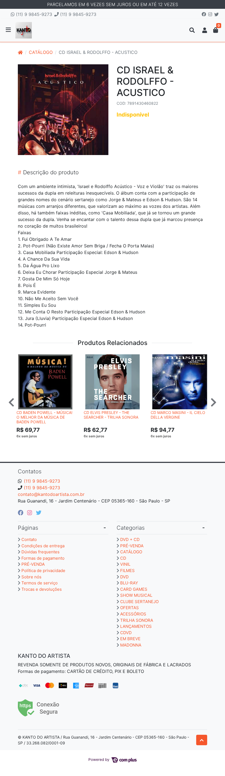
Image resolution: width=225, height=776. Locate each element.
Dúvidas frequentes (40, 551)
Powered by (99, 759)
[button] (205, 30)
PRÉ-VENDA (33, 564)
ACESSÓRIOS (133, 614)
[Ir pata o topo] (201, 740)
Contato (29, 539)
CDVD (126, 632)
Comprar (48, 444)
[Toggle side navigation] (8, 30)
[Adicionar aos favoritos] (23, 359)
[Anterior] (11, 402)
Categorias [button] (131, 527)
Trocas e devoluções (41, 589)
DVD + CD (130, 539)
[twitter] (38, 512)
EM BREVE (130, 638)
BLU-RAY (129, 583)
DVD (124, 576)
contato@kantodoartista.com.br (51, 494)
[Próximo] (213, 402)
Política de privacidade (43, 570)
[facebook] (21, 512)
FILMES (127, 570)
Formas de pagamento (42, 558)
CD (123, 558)
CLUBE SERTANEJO (139, 601)
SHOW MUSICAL (136, 595)
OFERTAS (129, 607)
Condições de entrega (42, 545)
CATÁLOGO (41, 52)
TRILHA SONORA (136, 620)
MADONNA (130, 645)
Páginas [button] (28, 527)
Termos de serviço (39, 583)
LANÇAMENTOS (136, 626)
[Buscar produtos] (192, 30)
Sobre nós (31, 576)
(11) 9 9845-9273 (33, 14)
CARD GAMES (133, 589)
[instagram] (30, 512)
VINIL (125, 564)
